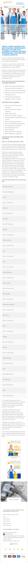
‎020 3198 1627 (9, 534)
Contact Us (6, 518)
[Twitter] (9, 549)
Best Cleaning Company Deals (10, 514)
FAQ (4, 516)
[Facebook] (5, 549)
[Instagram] (14, 549)
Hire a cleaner (14, 499)
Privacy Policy (6, 520)
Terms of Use (6, 521)
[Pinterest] (22, 549)
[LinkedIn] (18, 549)
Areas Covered (7, 523)
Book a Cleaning (7, 525)
